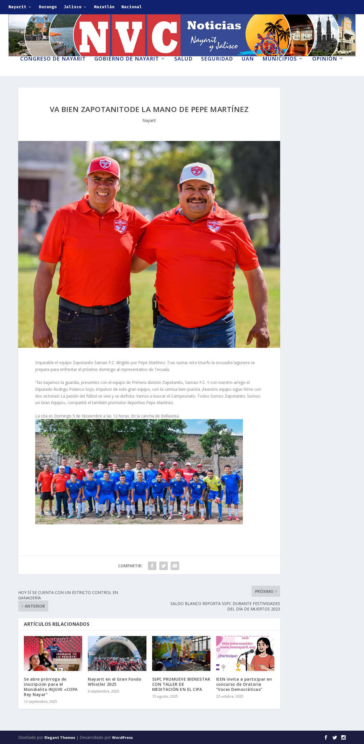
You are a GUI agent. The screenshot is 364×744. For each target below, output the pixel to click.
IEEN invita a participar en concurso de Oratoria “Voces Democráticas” (244, 684)
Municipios (279, 59)
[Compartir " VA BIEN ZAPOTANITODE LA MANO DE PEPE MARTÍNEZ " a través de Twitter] (163, 565)
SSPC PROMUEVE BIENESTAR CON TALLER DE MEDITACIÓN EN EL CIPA (181, 684)
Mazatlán (104, 7)
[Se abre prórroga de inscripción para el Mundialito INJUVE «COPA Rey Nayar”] (53, 653)
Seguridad (217, 59)
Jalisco (73, 7)
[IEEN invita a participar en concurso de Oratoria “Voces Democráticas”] (245, 653)
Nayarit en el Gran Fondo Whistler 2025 (114, 681)
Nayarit (17, 7)
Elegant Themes (59, 737)
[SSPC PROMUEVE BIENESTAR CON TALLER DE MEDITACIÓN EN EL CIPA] (181, 653)
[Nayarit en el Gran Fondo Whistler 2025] (117, 653)
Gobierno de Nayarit (126, 59)
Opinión (324, 59)
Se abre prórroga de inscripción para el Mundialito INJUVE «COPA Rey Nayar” (51, 686)
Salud (183, 59)
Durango (48, 7)
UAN (247, 59)
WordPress (122, 737)
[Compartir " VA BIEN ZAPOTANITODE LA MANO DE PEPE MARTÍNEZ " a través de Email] (175, 565)
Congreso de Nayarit (53, 59)
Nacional (131, 7)
